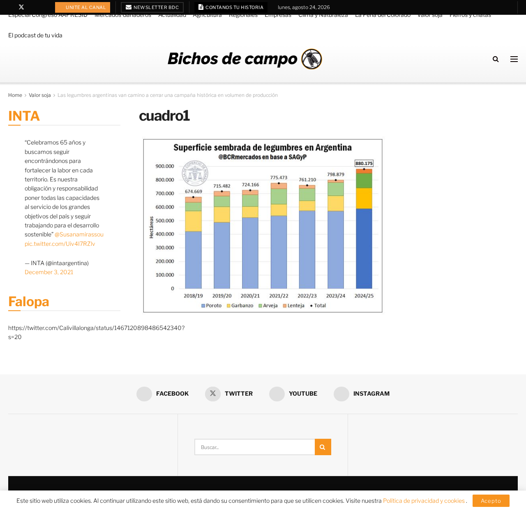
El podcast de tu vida (35, 35)
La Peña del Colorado (383, 14)
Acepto (491, 500)
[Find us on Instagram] (42, 7)
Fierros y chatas (470, 14)
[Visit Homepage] (245, 58)
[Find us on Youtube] (32, 7)
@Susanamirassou (79, 234)
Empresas (278, 14)
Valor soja (430, 14)
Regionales (243, 14)
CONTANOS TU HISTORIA (234, 7)
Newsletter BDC (156, 7)
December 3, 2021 (49, 271)
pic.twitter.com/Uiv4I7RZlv (60, 243)
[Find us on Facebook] (10, 7)
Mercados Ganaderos (123, 14)
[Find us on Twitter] (21, 7)
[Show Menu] (514, 59)
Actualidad (172, 14)
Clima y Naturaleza (323, 14)
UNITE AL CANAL (85, 7)
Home (15, 95)
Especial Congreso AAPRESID (48, 14)
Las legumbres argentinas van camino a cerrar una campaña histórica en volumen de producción (168, 95)
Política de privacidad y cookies (424, 500)
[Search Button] (496, 58)
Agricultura (207, 14)
